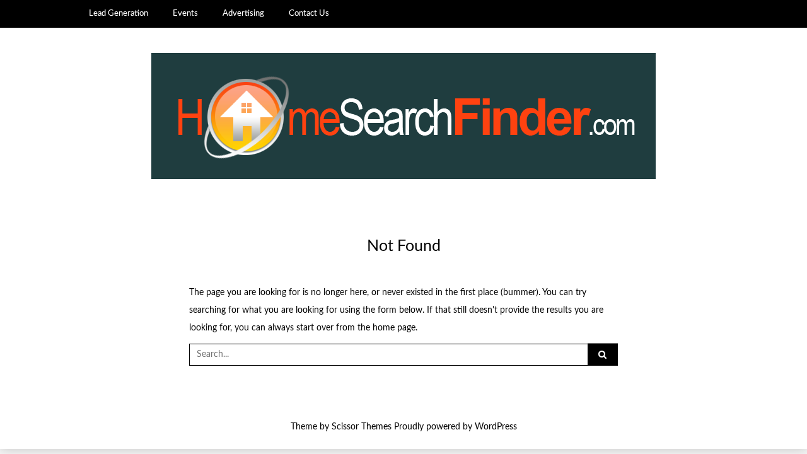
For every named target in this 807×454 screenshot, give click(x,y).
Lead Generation (118, 13)
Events (185, 13)
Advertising (243, 13)
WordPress (496, 426)
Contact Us (309, 13)
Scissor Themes (362, 426)
